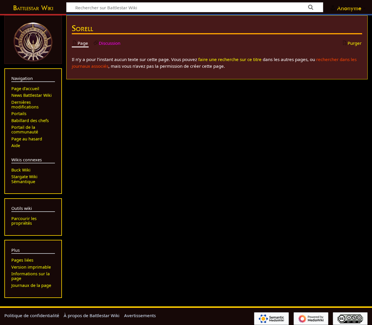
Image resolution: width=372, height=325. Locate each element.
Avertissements (140, 315)
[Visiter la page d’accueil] (33, 41)
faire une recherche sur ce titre (230, 59)
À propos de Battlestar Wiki (91, 315)
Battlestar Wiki (33, 8)
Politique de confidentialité (31, 315)
